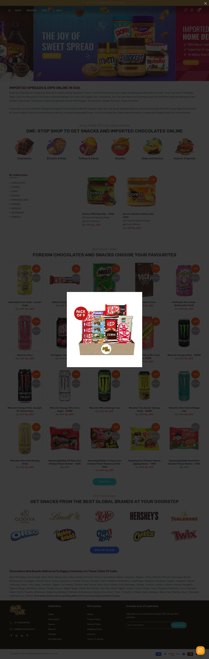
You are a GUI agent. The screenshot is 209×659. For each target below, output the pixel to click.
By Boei (200, 657)
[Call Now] (200, 650)
